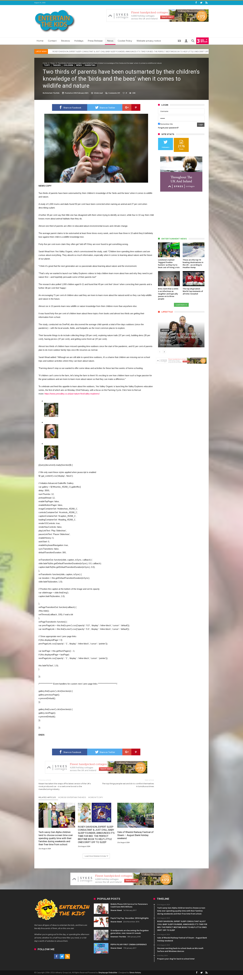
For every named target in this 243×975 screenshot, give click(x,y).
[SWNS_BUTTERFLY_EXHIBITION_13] (51, 426)
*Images (57, 65)
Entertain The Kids (52, 93)
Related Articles (47, 797)
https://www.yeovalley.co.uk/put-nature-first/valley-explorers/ (72, 393)
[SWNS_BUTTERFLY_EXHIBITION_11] (51, 404)
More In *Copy (95, 797)
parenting (90, 65)
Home (45, 63)
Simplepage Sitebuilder (107, 972)
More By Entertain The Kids (72, 797)
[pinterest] (135, 107)
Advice (165, 330)
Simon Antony (135, 972)
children (68, 65)
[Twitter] (201, 2)
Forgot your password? (168, 127)
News (79, 65)
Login (201, 125)
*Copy (52, 63)
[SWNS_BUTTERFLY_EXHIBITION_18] (51, 447)
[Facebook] (196, 2)
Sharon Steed (166, 345)
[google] (126, 107)
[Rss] (206, 2)
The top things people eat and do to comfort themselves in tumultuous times (128, 783)
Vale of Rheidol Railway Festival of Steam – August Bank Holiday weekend (83, 51)
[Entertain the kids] (55, 9)
